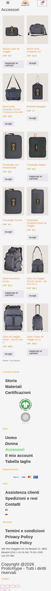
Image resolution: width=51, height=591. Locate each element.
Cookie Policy (18, 543)
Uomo (11, 437)
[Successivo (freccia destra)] (7, 590)
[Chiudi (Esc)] (17, 586)
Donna (11, 443)
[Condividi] (12, 586)
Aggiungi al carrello (11, 64)
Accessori (14, 449)
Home (5, 360)
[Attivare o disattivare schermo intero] (7, 586)
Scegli (32, 63)
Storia (11, 380)
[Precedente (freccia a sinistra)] (2, 590)
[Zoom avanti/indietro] (2, 586)
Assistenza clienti (22, 492)
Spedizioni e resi (21, 498)
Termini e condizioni (25, 531)
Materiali (13, 386)
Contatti (12, 504)
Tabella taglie (18, 461)
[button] (8, 2)
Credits (5, 579)
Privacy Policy (19, 537)
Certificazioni (18, 392)
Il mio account (19, 455)
